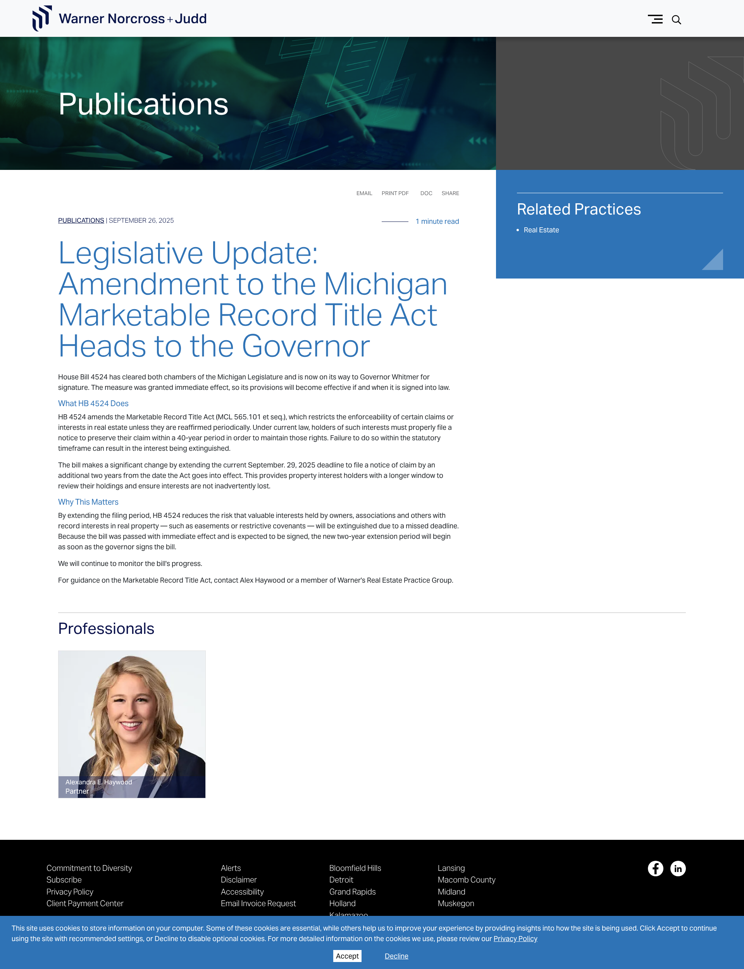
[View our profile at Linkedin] (678, 868)
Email (364, 193)
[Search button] (676, 18)
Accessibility (242, 891)
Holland (342, 903)
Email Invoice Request (258, 903)
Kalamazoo (348, 915)
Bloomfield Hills (355, 868)
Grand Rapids (352, 891)
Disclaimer (239, 879)
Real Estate (541, 229)
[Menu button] (655, 18)
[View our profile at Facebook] (655, 868)
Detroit (341, 879)
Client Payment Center (85, 903)
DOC (426, 193)
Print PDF (395, 193)
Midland (451, 891)
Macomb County (467, 879)
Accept (347, 956)
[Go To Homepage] (119, 18)
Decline (396, 956)
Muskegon (456, 903)
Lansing (451, 868)
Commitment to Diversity (89, 868)
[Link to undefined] (132, 724)
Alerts (231, 868)
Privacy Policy (515, 938)
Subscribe (64, 879)
